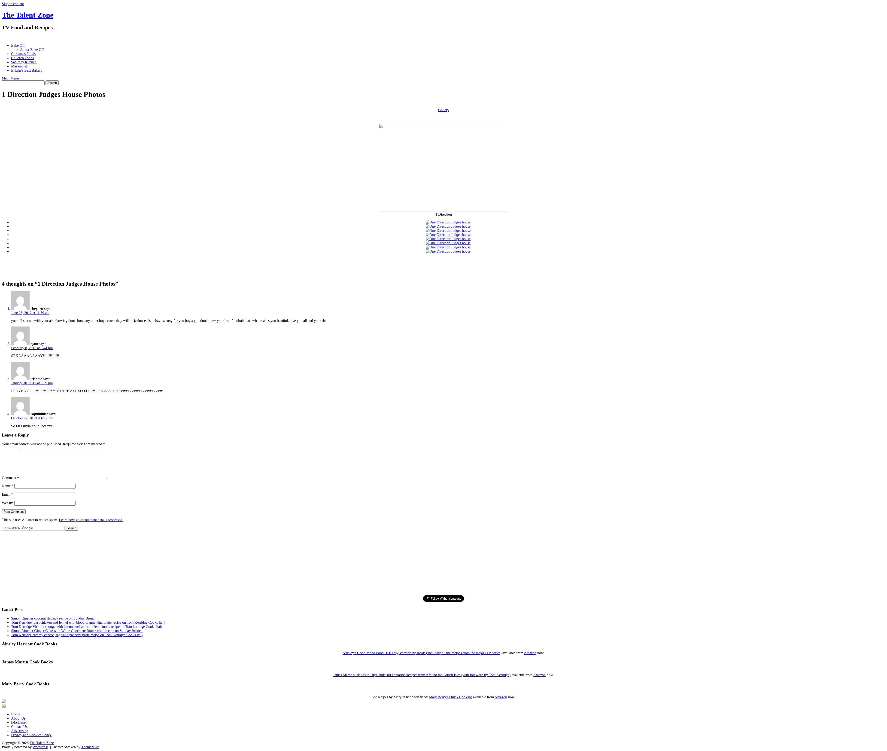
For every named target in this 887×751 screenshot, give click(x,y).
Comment (10, 478)
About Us (18, 718)
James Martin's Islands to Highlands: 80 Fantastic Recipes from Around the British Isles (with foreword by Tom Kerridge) (421, 675)
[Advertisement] (86, 37)
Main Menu (10, 78)
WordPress (40, 747)
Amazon (530, 653)
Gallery (443, 110)
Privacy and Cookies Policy (31, 735)
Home (15, 714)
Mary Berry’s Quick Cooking (450, 697)
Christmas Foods (23, 54)
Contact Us (19, 727)
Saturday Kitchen (23, 62)
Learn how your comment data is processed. (91, 520)
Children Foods (22, 58)
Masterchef (19, 66)
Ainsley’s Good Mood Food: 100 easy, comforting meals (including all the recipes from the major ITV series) (422, 653)
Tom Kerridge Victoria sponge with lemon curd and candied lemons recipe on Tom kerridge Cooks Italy (87, 627)
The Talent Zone (27, 15)
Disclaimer (19, 722)
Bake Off (18, 45)
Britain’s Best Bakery (26, 70)
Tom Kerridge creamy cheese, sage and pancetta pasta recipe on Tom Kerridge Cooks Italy (77, 635)
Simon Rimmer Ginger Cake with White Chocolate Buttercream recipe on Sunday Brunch (77, 631)
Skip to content (13, 4)
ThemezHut (90, 747)
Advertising (19, 731)
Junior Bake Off (32, 50)
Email (7, 494)
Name (7, 486)
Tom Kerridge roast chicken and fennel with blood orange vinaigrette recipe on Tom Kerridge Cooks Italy (88, 622)
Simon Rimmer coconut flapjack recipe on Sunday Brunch (53, 618)
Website (7, 503)
